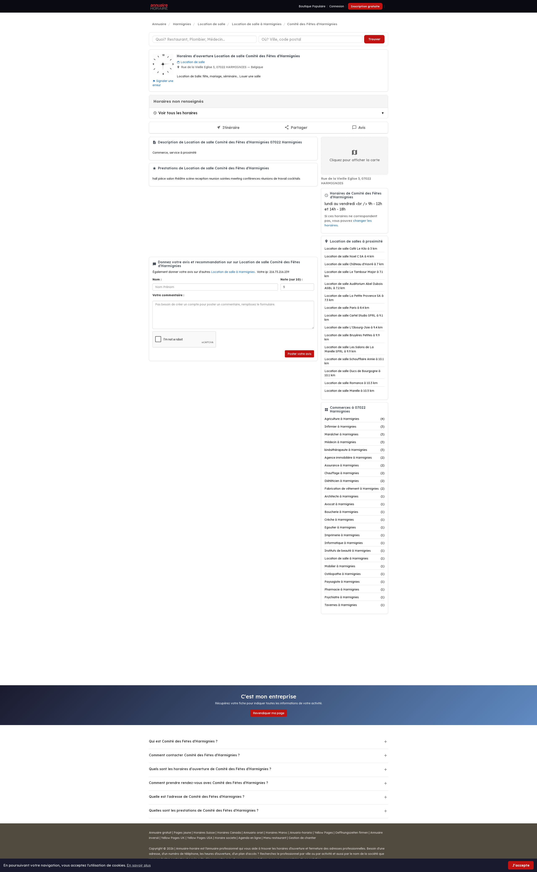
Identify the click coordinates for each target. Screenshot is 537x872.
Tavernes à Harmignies (355, 605)
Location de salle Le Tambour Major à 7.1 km (354, 274)
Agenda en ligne (249, 838)
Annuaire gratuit (160, 832)
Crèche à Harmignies (355, 520)
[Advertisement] (233, 221)
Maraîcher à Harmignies (355, 434)
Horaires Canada (229, 832)
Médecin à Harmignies (355, 442)
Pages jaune (182, 832)
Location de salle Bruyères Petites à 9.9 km (352, 337)
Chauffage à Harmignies (355, 473)
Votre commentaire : (168, 295)
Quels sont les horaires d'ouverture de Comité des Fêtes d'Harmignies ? (210, 769)
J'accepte (520, 865)
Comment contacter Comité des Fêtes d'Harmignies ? (194, 755)
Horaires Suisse (204, 832)
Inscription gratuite (365, 6)
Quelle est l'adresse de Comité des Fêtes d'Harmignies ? (196, 796)
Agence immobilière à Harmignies (355, 457)
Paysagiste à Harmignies (355, 582)
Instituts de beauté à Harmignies (355, 551)
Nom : (157, 279)
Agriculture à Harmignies (355, 419)
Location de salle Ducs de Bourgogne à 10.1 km (352, 373)
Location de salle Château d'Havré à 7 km (354, 264)
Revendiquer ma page (268, 713)
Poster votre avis (299, 354)
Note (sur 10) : (291, 279)
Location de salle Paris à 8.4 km (347, 308)
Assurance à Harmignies (355, 465)
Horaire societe (225, 838)
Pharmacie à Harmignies (355, 589)
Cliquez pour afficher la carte (355, 160)
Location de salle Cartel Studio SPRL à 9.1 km (354, 318)
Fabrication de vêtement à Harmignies (355, 488)
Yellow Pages (323, 832)
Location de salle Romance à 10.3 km (351, 383)
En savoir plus (139, 865)
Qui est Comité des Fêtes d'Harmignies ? (183, 741)
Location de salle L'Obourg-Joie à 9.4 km (354, 327)
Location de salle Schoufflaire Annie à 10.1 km (354, 361)
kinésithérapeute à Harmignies (355, 450)
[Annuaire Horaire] (158, 6)
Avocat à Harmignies (355, 504)
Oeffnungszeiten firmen (351, 832)
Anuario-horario (301, 832)
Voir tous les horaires (177, 112)
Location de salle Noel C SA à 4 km (349, 256)
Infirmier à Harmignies (355, 426)
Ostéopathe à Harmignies (355, 574)
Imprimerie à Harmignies (355, 535)
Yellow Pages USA (199, 838)
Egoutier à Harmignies (355, 527)
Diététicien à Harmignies (355, 481)
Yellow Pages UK (173, 838)
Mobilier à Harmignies (355, 566)
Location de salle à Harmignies (233, 272)
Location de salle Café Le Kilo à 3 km (351, 248)
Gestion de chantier (302, 838)
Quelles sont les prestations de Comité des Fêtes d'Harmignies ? (203, 810)
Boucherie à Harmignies (355, 512)
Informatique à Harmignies (355, 543)
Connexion (336, 6)
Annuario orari (253, 832)
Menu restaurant (274, 838)
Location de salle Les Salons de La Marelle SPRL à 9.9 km (349, 349)
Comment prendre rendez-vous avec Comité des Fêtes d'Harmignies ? (208, 783)
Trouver (374, 39)
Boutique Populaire (312, 6)
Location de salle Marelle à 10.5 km (349, 391)
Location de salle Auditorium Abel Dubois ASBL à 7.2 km (354, 286)
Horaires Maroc (277, 832)
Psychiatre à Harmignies (355, 597)
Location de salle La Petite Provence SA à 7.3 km (354, 298)
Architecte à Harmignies (355, 496)
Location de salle (192, 62)
